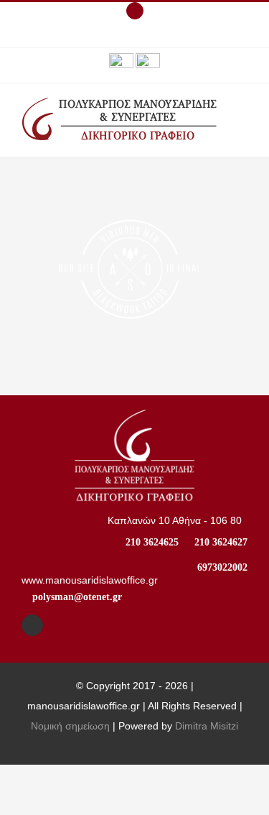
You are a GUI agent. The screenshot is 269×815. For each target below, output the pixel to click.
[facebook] (32, 625)
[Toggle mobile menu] (241, 114)
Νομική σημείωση (70, 726)
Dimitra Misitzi (206, 726)
